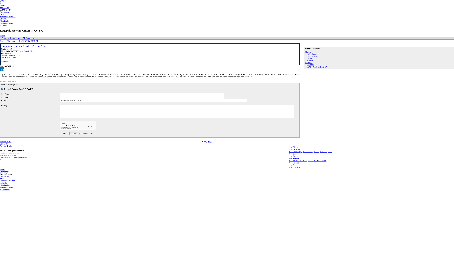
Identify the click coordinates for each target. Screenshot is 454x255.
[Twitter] (204, 142)
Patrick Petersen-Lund (11, 55)
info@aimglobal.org (21, 157)
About (2, 5)
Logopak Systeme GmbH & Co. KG (23, 45)
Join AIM (3, 19)
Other (2, 41)
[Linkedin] (209, 142)
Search (4, 38)
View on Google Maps (25, 51)
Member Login (6, 21)
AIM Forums (5, 141)
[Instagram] (206, 142)
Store (2, 14)
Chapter (308, 52)
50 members (5, 25)
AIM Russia (294, 163)
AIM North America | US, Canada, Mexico (307, 160)
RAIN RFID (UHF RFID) (317, 67)
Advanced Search (15, 38)
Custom (310, 61)
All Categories (28, 38)
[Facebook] (202, 142)
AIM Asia (293, 165)
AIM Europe (312, 54)
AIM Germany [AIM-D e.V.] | (310, 152)
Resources (4, 12)
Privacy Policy (6, 146)
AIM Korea (294, 158)
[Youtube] (211, 142)
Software (308, 58)
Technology (309, 63)
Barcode (310, 65)
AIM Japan (293, 156)
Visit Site (4, 62)
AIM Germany (313, 56)
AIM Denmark (295, 149)
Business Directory (7, 16)
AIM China (293, 147)
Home (2, 36)
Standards (4, 7)
